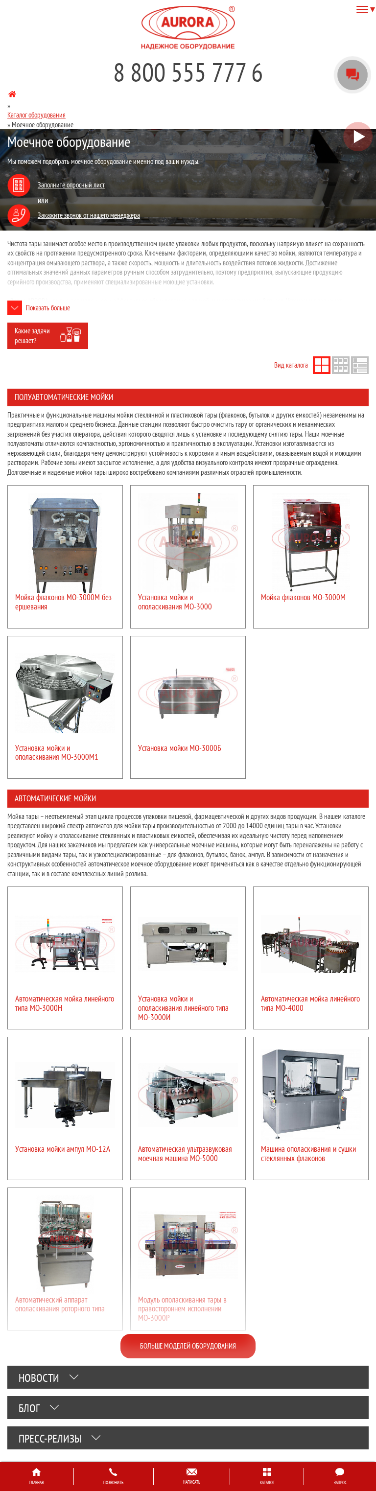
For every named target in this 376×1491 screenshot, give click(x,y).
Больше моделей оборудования (188, 1346)
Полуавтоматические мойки (64, 397)
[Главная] (12, 95)
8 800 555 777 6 (188, 72)
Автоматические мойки (55, 798)
